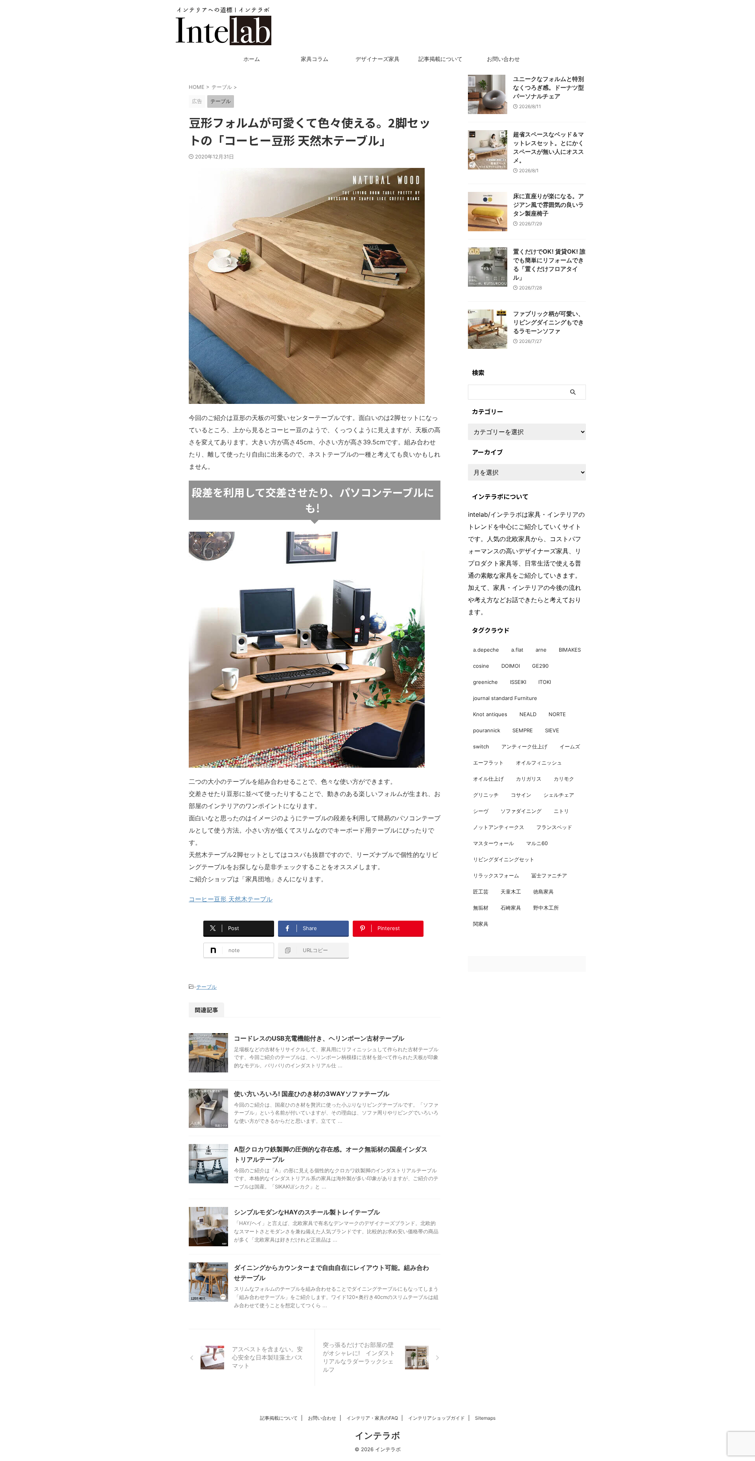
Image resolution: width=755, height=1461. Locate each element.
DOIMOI (510, 666)
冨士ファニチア (549, 875)
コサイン (521, 795)
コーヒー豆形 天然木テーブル (231, 899)
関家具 (480, 924)
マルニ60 (537, 843)
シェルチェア (558, 795)
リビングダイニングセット (503, 859)
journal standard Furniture (505, 698)
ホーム (251, 58)
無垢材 (480, 908)
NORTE (557, 714)
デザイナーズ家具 (377, 58)
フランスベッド (554, 827)
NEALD (527, 714)
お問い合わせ (503, 58)
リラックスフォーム (496, 875)
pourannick (486, 730)
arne (541, 650)
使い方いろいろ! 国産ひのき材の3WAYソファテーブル (311, 1094)
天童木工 (511, 891)
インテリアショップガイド (436, 1418)
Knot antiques (490, 714)
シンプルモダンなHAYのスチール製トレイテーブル (307, 1212)
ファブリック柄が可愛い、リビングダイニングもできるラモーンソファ (548, 322)
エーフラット (488, 762)
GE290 (540, 666)
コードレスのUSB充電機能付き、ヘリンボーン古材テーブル (319, 1038)
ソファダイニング (521, 811)
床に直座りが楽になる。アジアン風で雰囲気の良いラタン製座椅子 (548, 204)
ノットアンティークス (498, 827)
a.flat (517, 650)
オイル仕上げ (488, 779)
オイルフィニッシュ (539, 762)
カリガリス (528, 779)
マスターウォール (493, 843)
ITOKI (544, 682)
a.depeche (486, 650)
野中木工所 (546, 908)
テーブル (206, 987)
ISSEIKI (518, 682)
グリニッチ (486, 795)
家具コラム (314, 58)
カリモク (564, 779)
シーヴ (480, 811)
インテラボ (377, 1435)
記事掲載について (440, 58)
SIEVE (552, 730)
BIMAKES (570, 650)
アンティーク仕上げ (524, 746)
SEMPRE (522, 730)
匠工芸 (480, 891)
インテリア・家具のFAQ (372, 1418)
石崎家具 (511, 908)
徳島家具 (543, 891)
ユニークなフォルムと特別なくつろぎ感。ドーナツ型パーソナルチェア (548, 87)
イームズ (570, 746)
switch (481, 746)
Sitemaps (485, 1418)
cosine (481, 666)
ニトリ (561, 811)
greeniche (485, 682)
